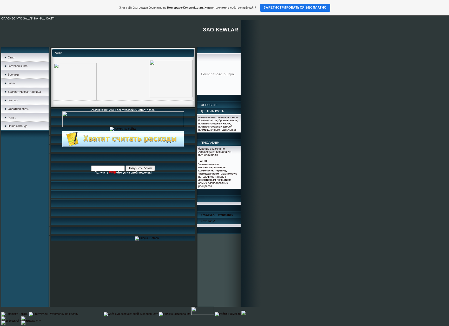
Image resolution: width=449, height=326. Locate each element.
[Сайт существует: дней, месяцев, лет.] (131, 313)
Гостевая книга (18, 66)
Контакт (13, 100)
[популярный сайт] (243, 313)
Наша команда (17, 126)
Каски (11, 83)
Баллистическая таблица (24, 91)
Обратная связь (18, 108)
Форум (12, 117)
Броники (13, 74)
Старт (12, 57)
